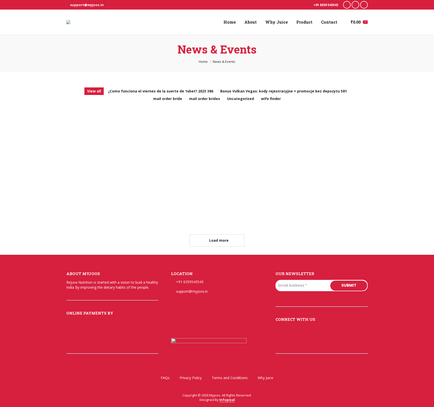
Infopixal (227, 399)
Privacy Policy (191, 377)
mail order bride (167, 98)
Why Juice (265, 377)
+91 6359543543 (189, 281)
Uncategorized (240, 98)
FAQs (165, 377)
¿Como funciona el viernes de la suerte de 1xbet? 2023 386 (160, 91)
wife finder (271, 98)
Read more (75, 162)
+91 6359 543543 (325, 5)
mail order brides (204, 98)
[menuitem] (230, 22)
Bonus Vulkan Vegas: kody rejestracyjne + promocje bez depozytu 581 (283, 91)
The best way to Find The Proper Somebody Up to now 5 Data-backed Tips (318, 186)
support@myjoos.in (87, 5)
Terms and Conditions (230, 377)
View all (94, 91)
